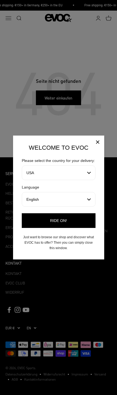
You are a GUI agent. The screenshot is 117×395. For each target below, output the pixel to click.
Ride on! (58, 220)
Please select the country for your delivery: (58, 160)
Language (30, 187)
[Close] (97, 143)
